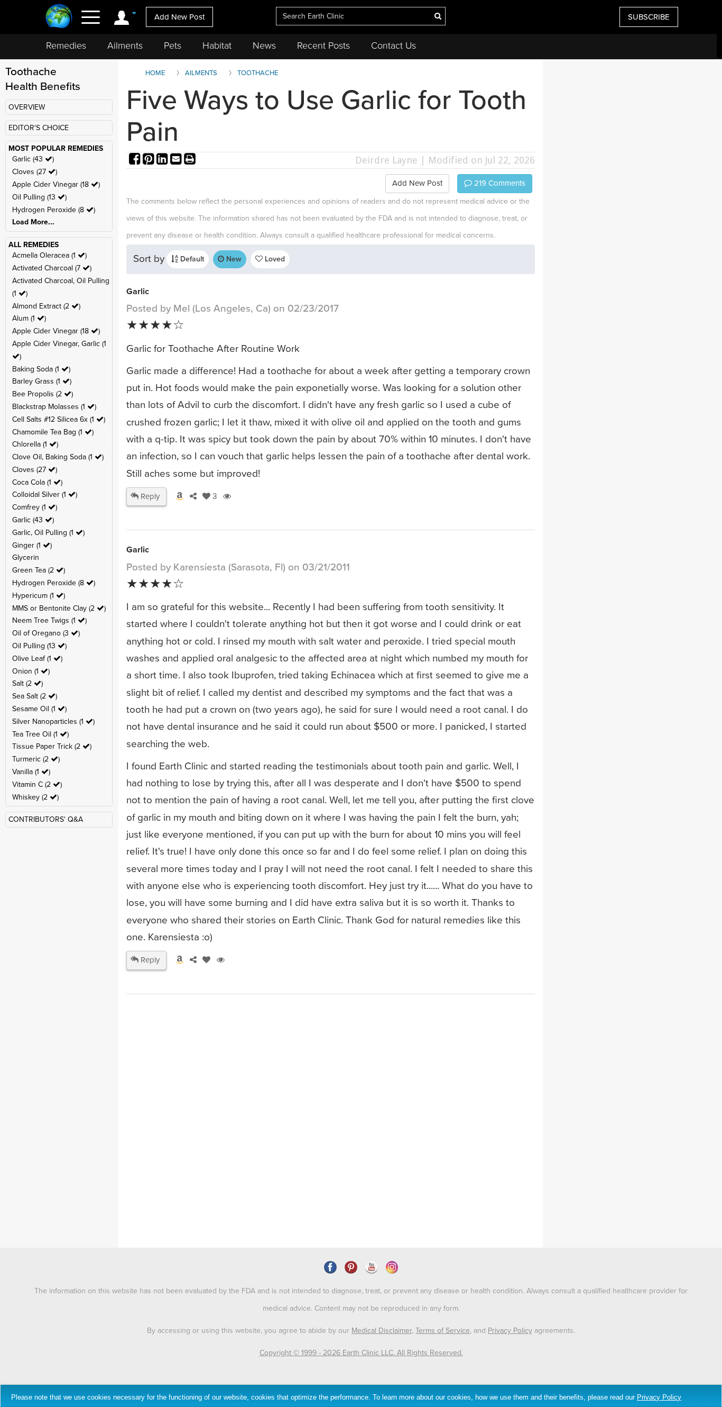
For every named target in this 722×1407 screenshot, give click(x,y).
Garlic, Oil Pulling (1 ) (48, 532)
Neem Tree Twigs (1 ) (49, 620)
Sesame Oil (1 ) (39, 708)
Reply (149, 496)
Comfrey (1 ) (34, 507)
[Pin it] (149, 160)
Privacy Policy (510, 1330)
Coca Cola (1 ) (37, 482)
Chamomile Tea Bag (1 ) (53, 432)
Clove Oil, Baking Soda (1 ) (58, 456)
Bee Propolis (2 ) (42, 393)
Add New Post (179, 17)
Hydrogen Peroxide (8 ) (53, 209)
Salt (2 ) (27, 683)
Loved (274, 259)
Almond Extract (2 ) (46, 306)
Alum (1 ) (29, 318)
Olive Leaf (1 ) (37, 658)
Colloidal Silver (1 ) (44, 494)
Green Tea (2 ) (38, 570)
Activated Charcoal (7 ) (51, 268)
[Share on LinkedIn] (163, 160)
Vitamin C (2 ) (37, 784)
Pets (172, 45)
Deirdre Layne (386, 160)
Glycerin (25, 557)
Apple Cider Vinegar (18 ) (56, 184)
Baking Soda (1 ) (41, 369)
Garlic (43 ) (33, 159)
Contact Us (393, 45)
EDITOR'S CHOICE (38, 127)
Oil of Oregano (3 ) (46, 633)
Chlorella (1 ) (35, 444)
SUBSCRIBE (649, 17)
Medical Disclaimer (381, 1330)
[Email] (177, 160)
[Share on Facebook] (136, 160)
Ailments (125, 45)
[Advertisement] (319, 1157)
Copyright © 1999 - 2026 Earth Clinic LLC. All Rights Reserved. (361, 1352)
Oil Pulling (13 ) (39, 197)
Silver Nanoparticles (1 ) (53, 721)
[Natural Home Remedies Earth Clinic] (59, 17)
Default (191, 259)
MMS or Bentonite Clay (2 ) (59, 608)
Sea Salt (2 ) (34, 696)
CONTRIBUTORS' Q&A (45, 819)
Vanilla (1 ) (31, 771)
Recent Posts (323, 45)
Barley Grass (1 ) (41, 381)
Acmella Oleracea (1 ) (49, 255)
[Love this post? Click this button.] (204, 960)
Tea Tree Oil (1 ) (40, 734)
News (264, 45)
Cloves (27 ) (34, 171)
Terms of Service (442, 1330)
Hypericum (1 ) (38, 595)
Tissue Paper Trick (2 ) (51, 746)
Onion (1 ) (31, 671)
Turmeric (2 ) (36, 759)
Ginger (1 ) (32, 545)
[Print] (190, 160)
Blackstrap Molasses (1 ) (54, 406)
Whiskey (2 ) (35, 797)
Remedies (66, 45)
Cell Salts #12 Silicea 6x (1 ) (58, 419)
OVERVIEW (26, 107)
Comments (498, 183)
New (233, 259)
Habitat (217, 45)
